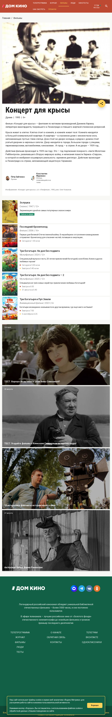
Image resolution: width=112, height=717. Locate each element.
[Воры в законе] (56, 354)
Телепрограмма (40, 3)
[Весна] (56, 540)
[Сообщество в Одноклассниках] (97, 588)
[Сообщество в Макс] (74, 588)
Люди (73, 3)
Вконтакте (92, 637)
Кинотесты (84, 3)
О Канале (56, 632)
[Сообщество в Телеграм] (81, 588)
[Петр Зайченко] (7, 178)
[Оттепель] (56, 478)
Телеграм (92, 632)
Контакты (56, 642)
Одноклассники (92, 642)
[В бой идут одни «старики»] (56, 416)
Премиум (52, 9)
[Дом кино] (14, 6)
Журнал (53, 3)
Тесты (20, 652)
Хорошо (95, 705)
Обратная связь (56, 637)
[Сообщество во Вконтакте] (89, 588)
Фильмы (63, 3)
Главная (6, 18)
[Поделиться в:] (101, 103)
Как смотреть (39, 9)
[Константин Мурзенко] (33, 178)
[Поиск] (106, 6)
